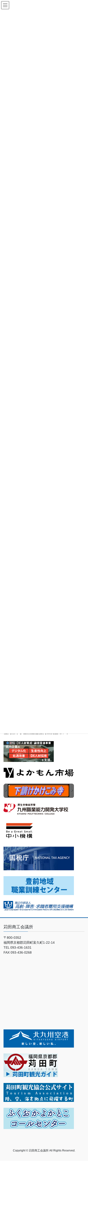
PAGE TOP (81, 1165)
